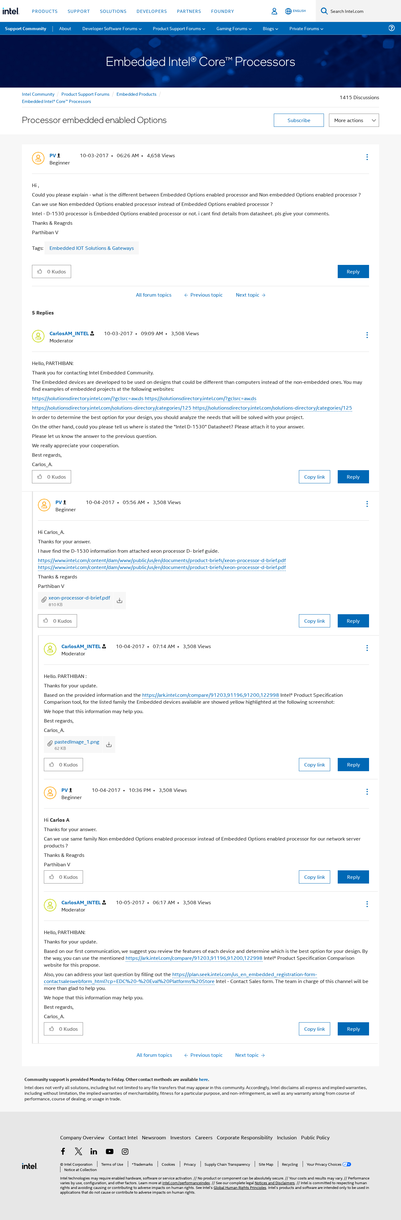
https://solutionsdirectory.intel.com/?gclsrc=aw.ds (87, 398)
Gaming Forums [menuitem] (231, 28)
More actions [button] (348, 120)
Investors (180, 1137)
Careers (203, 1137)
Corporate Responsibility (245, 1137)
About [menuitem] (65, 28)
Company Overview (82, 1137)
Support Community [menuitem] (25, 28)
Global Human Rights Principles (240, 1187)
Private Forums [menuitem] (304, 28)
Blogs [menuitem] (268, 28)
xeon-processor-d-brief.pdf (79, 597)
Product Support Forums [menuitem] (177, 28)
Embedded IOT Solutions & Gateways (91, 247)
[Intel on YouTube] (109, 1152)
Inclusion (287, 1137)
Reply (353, 271)
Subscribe (299, 120)
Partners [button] (189, 11)
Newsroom (154, 1137)
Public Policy (315, 1137)
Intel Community (38, 93)
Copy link (314, 476)
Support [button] (79, 11)
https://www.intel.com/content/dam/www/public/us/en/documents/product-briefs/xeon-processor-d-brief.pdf (162, 560)
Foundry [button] (222, 11)
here (203, 1079)
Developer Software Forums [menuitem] (110, 28)
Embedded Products (137, 93)
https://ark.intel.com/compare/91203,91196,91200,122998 (210, 694)
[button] (366, 157)
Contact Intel (123, 1137)
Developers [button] (152, 11)
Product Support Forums (85, 93)
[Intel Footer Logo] (30, 1165)
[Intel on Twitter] (78, 1152)
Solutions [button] (113, 11)
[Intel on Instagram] (125, 1152)
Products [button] (45, 11)
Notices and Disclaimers (275, 1182)
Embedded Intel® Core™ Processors (56, 101)
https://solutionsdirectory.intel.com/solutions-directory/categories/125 (111, 407)
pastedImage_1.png (77, 741)
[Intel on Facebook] (63, 1152)
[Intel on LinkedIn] (94, 1152)
